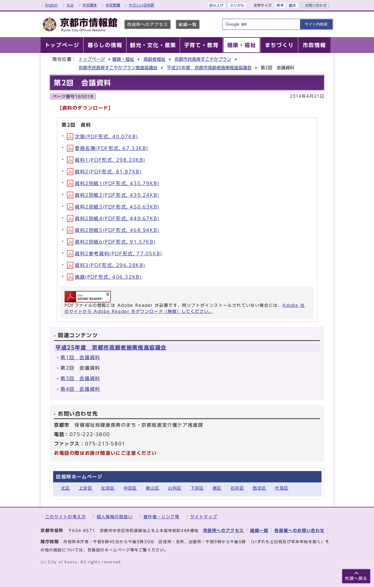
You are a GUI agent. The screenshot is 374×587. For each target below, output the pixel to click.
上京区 (85, 488)
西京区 (259, 488)
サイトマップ (203, 516)
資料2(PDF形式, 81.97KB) (108, 171)
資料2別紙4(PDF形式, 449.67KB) (117, 218)
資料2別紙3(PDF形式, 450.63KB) (117, 206)
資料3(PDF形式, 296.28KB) (110, 265)
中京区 (130, 488)
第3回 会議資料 (80, 378)
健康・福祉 (123, 59)
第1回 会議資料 (80, 357)
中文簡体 (89, 5)
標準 (280, 5)
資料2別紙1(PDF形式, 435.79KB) (117, 183)
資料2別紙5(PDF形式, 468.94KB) (117, 230)
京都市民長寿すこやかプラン (202, 59)
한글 (70, 5)
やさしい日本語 (141, 5)
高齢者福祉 (154, 59)
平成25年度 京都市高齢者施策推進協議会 (209, 68)
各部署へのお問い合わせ (299, 530)
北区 (65, 488)
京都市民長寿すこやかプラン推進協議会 (118, 68)
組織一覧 (188, 24)
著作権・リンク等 (161, 516)
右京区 (237, 488)
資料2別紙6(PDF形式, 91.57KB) (115, 242)
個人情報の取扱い (115, 516)
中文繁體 (113, 5)
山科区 (174, 488)
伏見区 (281, 488)
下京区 (197, 488)
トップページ (92, 59)
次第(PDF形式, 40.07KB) (106, 136)
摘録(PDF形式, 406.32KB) (108, 277)
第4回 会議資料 (80, 389)
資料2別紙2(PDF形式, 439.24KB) (117, 195)
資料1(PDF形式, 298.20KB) (110, 160)
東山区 (152, 488)
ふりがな (237, 5)
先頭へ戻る (356, 578)
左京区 (108, 488)
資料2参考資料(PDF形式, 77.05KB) (118, 253)
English (51, 5)
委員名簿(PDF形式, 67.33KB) (111, 148)
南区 (217, 488)
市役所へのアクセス (147, 24)
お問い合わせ (316, 5)
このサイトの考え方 (65, 516)
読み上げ (216, 5)
